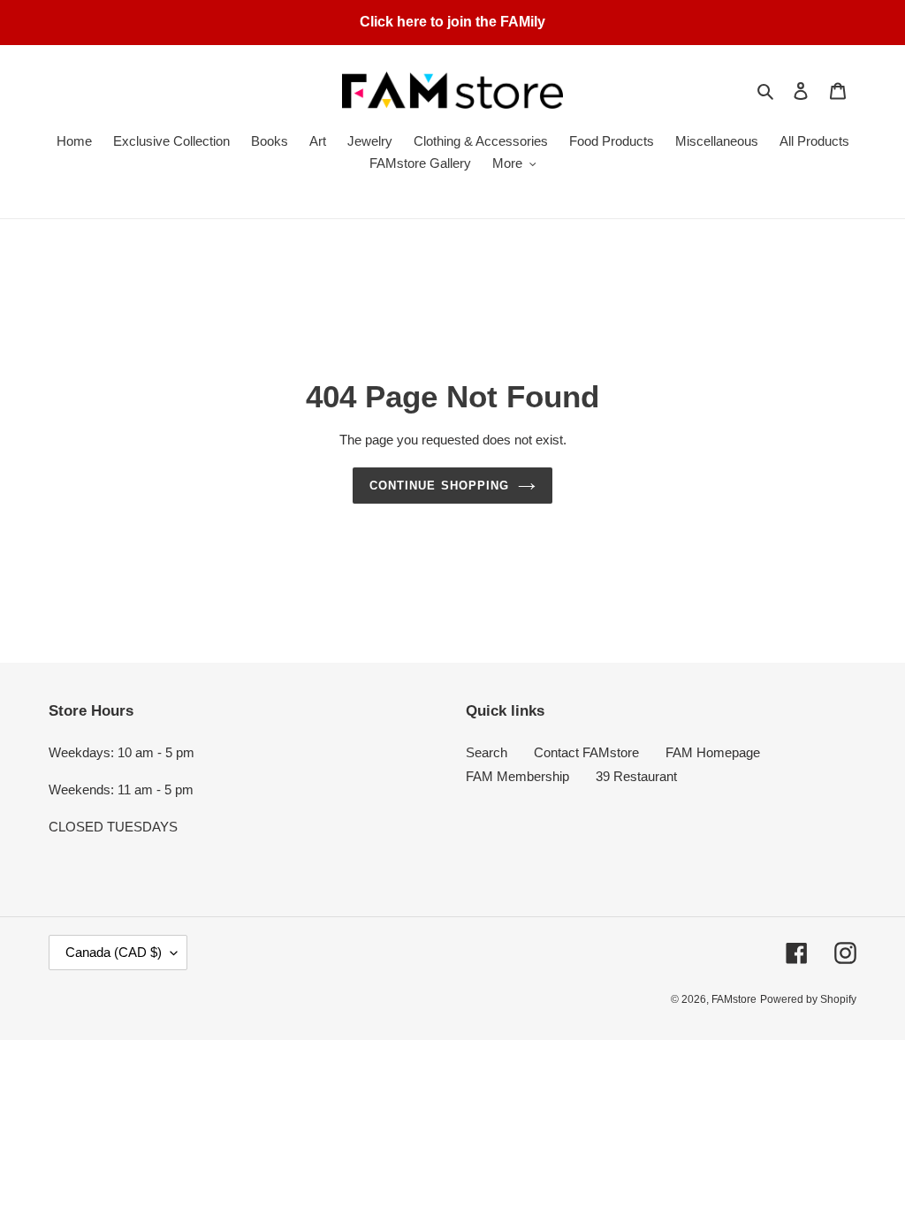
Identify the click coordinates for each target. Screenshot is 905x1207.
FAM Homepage (712, 752)
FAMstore (734, 999)
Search (486, 752)
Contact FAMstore (586, 752)
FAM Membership (517, 776)
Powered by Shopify (808, 999)
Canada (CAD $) (113, 952)
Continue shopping (439, 485)
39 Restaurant (636, 776)
